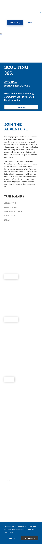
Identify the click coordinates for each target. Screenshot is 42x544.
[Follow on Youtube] (15, 512)
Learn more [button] (8, 532)
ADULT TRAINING (10, 207)
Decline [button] (12, 538)
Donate (29, 23)
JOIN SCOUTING (10, 203)
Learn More (11, 276)
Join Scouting (15, 23)
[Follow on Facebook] (6, 512)
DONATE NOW (21, 108)
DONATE (7, 220)
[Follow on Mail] (24, 512)
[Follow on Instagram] (10, 512)
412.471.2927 (9, 499)
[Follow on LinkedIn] (19, 512)
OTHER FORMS (9, 216)
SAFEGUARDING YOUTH (13, 212)
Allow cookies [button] (30, 538)
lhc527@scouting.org (12, 502)
